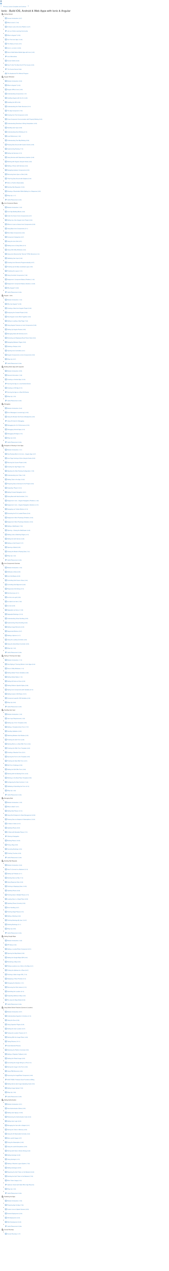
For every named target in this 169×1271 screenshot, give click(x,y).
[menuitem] (1, 4)
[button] (1, 1)
